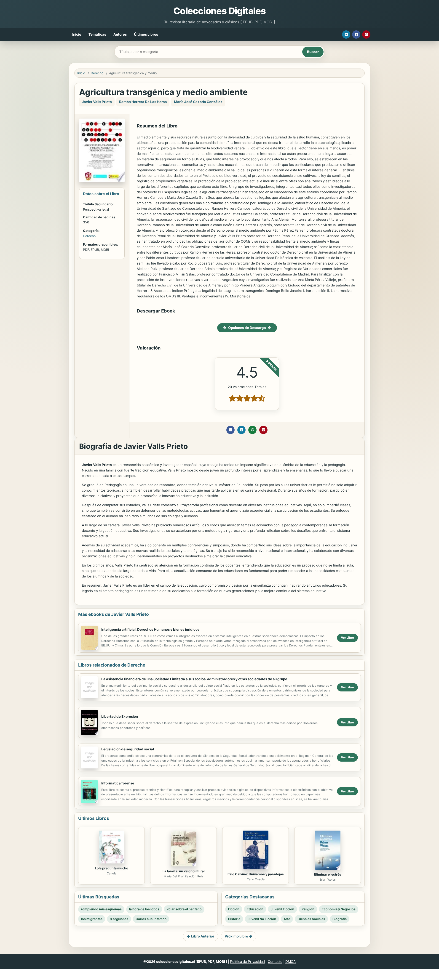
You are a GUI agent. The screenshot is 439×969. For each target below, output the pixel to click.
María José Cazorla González (198, 102)
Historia (234, 919)
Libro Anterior (202, 936)
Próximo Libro (236, 936)
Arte (287, 919)
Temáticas (97, 34)
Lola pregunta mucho (111, 868)
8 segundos (119, 919)
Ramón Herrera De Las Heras (143, 102)
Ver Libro (347, 637)
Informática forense (117, 783)
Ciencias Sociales (311, 919)
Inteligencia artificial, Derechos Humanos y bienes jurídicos (150, 629)
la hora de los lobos (144, 909)
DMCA (290, 961)
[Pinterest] (366, 34)
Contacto (275, 961)
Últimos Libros (146, 34)
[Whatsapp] (252, 430)
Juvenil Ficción (282, 909)
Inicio (76, 34)
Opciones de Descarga (247, 328)
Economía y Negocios (339, 909)
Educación (255, 909)
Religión (308, 909)
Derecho (97, 73)
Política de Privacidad (247, 961)
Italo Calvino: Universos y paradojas (256, 874)
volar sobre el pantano (184, 909)
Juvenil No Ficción (262, 919)
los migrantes (91, 919)
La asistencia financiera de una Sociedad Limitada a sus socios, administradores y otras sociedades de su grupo (194, 679)
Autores (120, 34)
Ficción (233, 909)
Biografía (339, 919)
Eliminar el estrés (327, 874)
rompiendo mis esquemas (101, 909)
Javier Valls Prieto (97, 102)
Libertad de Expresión (119, 716)
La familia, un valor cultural (184, 871)
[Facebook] (356, 34)
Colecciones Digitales (219, 10)
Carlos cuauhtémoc (151, 919)
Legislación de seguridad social (127, 749)
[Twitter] (346, 34)
